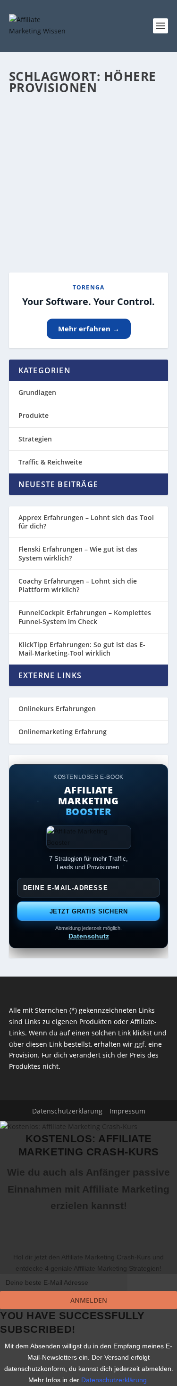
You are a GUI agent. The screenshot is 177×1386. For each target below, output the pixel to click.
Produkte (33, 415)
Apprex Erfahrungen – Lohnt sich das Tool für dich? (86, 521)
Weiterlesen (46, 231)
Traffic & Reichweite (50, 461)
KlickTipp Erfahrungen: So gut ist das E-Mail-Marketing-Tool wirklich (81, 648)
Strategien (35, 438)
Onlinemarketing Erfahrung (62, 731)
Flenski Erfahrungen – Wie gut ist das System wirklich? (77, 553)
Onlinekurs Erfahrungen (57, 708)
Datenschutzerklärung (114, 1380)
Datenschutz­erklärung (67, 1110)
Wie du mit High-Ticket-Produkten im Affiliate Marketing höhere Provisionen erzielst (88, 152)
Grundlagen (37, 392)
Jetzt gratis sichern (89, 911)
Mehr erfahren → (88, 328)
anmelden (88, 1300)
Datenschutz (88, 936)
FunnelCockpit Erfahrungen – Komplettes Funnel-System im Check (84, 616)
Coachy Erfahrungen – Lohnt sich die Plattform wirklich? (77, 585)
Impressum (127, 1110)
